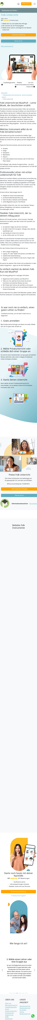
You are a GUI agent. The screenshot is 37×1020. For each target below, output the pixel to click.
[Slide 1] (10, 993)
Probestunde (9, 1013)
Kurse (7, 1009)
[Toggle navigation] (34, 4)
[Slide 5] (23, 993)
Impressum (9, 1019)
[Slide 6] (26, 993)
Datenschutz (9, 1015)
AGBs (7, 1017)
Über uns (8, 1003)
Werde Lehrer (18, 41)
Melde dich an (26, 4)
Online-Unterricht (11, 1011)
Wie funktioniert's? (7, 46)
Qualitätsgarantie (11, 1007)
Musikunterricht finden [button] (9, 10)
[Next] (34, 970)
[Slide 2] (14, 993)
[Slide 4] (20, 993)
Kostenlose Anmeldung (18, 35)
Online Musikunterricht (25, 1013)
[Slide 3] (17, 993)
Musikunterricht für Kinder (25, 1009)
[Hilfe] (18, 4)
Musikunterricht (25, 1006)
